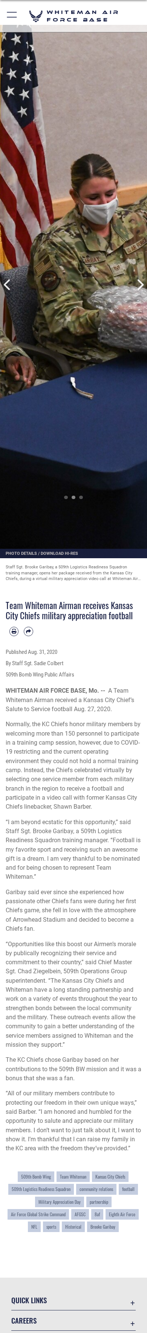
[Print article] (13, 631)
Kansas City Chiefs (110, 1176)
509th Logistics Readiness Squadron (41, 1189)
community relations (96, 1189)
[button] (12, 16)
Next (139, 285)
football (128, 1189)
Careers (24, 1320)
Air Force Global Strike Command (38, 1214)
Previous (7, 285)
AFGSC (80, 1214)
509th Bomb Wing (36, 1176)
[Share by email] (28, 631)
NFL (34, 1226)
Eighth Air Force (122, 1214)
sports (51, 1226)
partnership (99, 1202)
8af (97, 1214)
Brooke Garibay (102, 1226)
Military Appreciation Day (59, 1202)
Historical (73, 1226)
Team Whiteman (73, 1176)
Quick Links (29, 1300)
